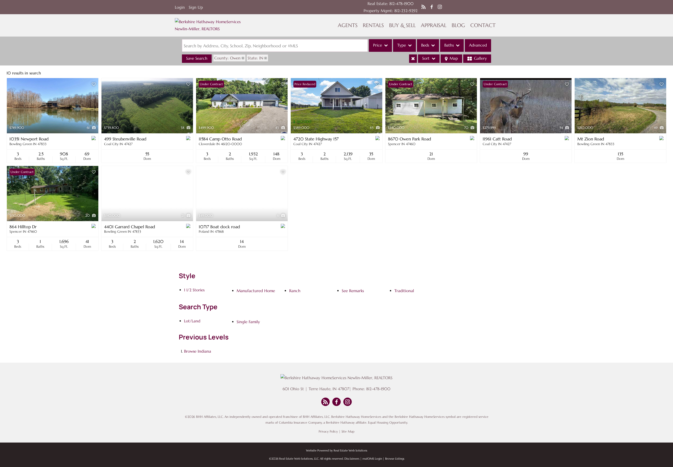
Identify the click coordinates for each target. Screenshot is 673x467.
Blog (458, 25)
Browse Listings (394, 458)
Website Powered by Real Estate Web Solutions (336, 450)
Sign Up (196, 7)
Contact (483, 25)
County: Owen (227, 57)
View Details (53, 105)
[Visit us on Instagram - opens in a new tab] (440, 7)
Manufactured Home (256, 290)
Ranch (294, 290)
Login (180, 7)
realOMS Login (372, 458)
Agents (348, 25)
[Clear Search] (413, 58)
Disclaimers (351, 458)
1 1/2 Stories (194, 289)
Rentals (373, 25)
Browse (197, 351)
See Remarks (353, 290)
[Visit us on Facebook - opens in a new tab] (432, 7)
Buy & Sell (402, 25)
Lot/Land (192, 320)
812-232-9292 (405, 10)
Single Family (248, 321)
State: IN (255, 57)
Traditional (404, 290)
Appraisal (433, 25)
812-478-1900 (401, 3)
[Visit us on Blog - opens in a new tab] (423, 7)
